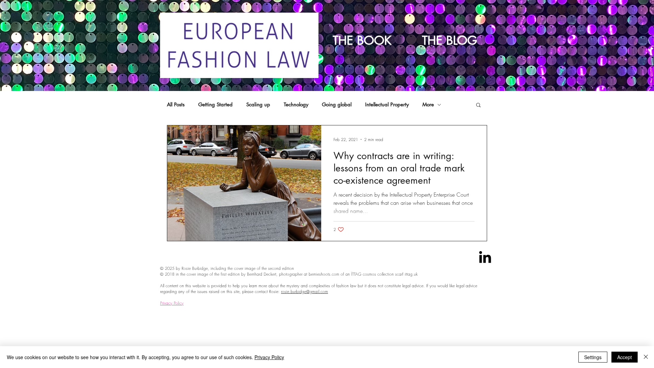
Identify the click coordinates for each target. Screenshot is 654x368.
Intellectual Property (387, 105)
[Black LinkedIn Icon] (485, 256)
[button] (478, 105)
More (428, 105)
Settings (593, 357)
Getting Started (215, 105)
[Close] (646, 357)
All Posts (176, 105)
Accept (624, 357)
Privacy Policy (172, 303)
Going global (337, 105)
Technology (296, 105)
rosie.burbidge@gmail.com (304, 291)
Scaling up (258, 105)
